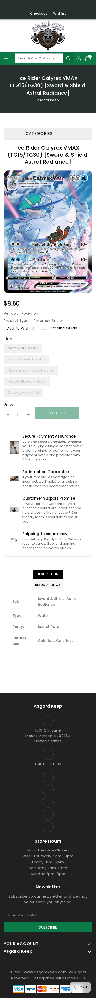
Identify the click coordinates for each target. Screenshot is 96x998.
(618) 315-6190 (48, 764)
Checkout (38, 13)
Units (8, 404)
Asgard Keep (48, 100)
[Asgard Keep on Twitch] (66, 5)
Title (8, 338)
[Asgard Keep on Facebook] (29, 5)
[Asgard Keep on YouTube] (48, 5)
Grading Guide (63, 328)
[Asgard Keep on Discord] (57, 5)
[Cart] (89, 58)
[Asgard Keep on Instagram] (38, 5)
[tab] (48, 574)
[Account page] (79, 58)
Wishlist (59, 13)
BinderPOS (75, 978)
